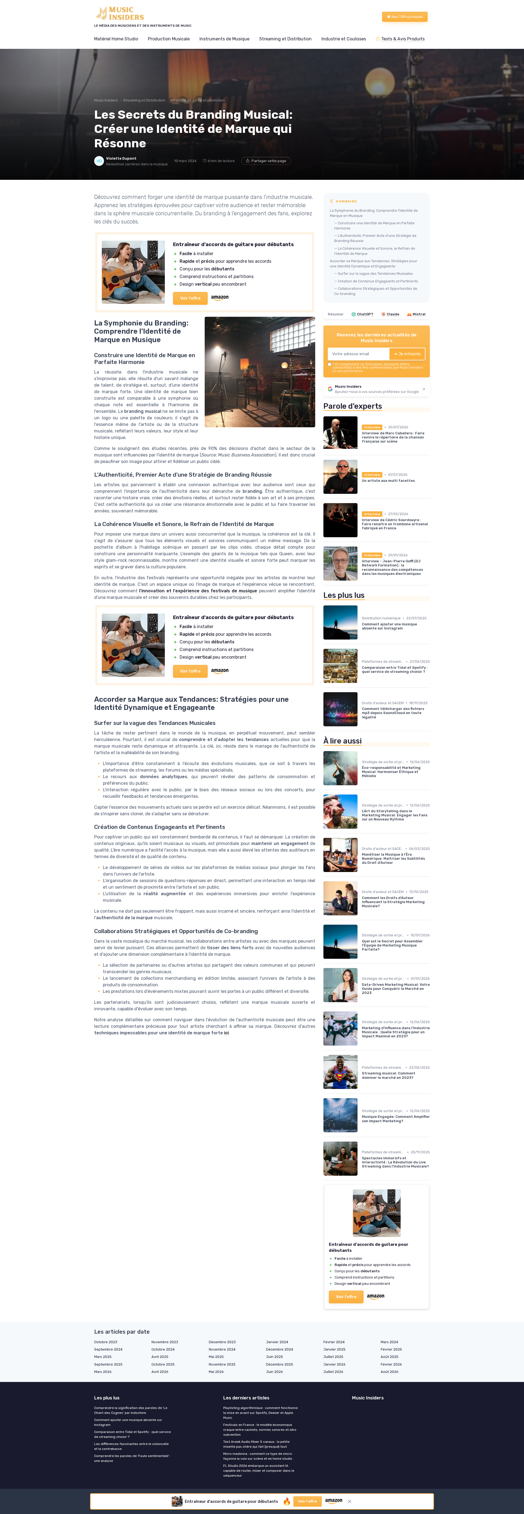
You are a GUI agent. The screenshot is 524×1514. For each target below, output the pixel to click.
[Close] (361, 676)
